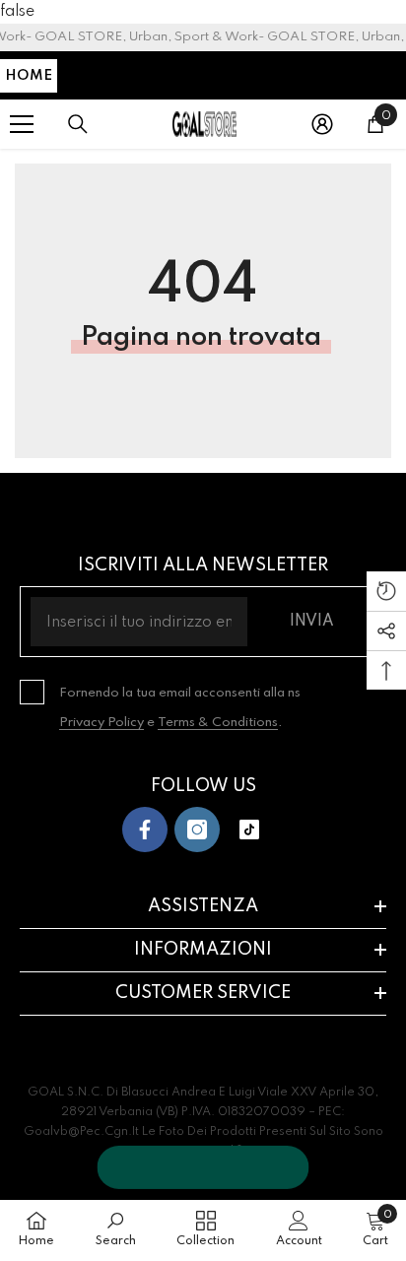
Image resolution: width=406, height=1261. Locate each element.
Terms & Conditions (218, 722)
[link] (116, 1229)
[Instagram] (197, 829)
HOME (28, 76)
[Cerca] (78, 124)
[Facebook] (145, 829)
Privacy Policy (101, 722)
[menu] (22, 124)
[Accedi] (322, 124)
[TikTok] (249, 829)
